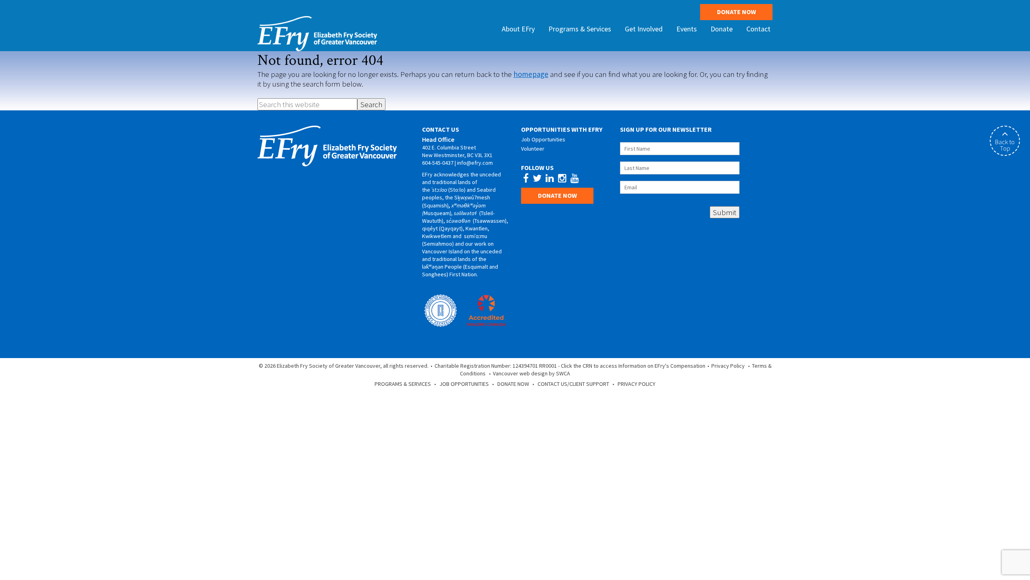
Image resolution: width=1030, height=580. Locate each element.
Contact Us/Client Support (573, 383)
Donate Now (736, 12)
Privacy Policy (728, 365)
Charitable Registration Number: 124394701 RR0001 (496, 365)
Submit (724, 212)
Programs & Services (403, 383)
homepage (530, 74)
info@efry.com (475, 162)
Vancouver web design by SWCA (531, 373)
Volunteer (532, 148)
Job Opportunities (543, 139)
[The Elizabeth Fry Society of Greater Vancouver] (317, 32)
